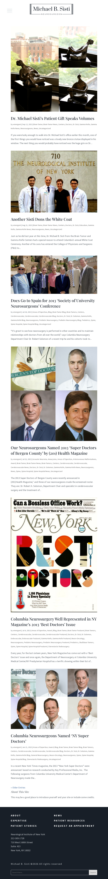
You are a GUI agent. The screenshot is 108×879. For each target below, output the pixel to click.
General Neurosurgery (40, 755)
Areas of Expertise (40, 312)
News (36, 128)
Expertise (19, 820)
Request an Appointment (74, 825)
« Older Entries (18, 787)
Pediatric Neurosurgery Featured (56, 642)
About (16, 815)
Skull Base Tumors (86, 642)
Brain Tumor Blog (59, 312)
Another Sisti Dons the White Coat (41, 219)
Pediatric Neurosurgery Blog (70, 320)
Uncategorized (45, 128)
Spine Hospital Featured (37, 646)
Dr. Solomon (75, 316)
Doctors (69, 124)
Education (83, 225)
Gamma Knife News (23, 229)
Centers (61, 124)
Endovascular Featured (31, 638)
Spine (93, 320)
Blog (50, 312)
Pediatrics (86, 320)
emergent (17, 124)
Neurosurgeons (27, 128)
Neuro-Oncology (78, 638)
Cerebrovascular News (20, 467)
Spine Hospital (16, 324)
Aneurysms (52, 459)
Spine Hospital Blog (30, 324)
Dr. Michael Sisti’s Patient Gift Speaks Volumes (52, 118)
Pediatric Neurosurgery (48, 320)
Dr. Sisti (76, 124)
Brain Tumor (38, 124)
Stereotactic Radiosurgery (58, 646)
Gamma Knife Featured (62, 638)
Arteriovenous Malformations (84, 459)
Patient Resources (69, 820)
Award (13, 463)
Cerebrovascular (17, 316)
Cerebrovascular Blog (47, 316)
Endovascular (16, 638)
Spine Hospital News (42, 471)
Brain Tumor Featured (76, 630)
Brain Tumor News (50, 124)
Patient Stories (24, 825)
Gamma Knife (85, 124)
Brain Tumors (72, 312)
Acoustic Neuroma (40, 459)
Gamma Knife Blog (18, 320)
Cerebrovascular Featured (56, 634)
